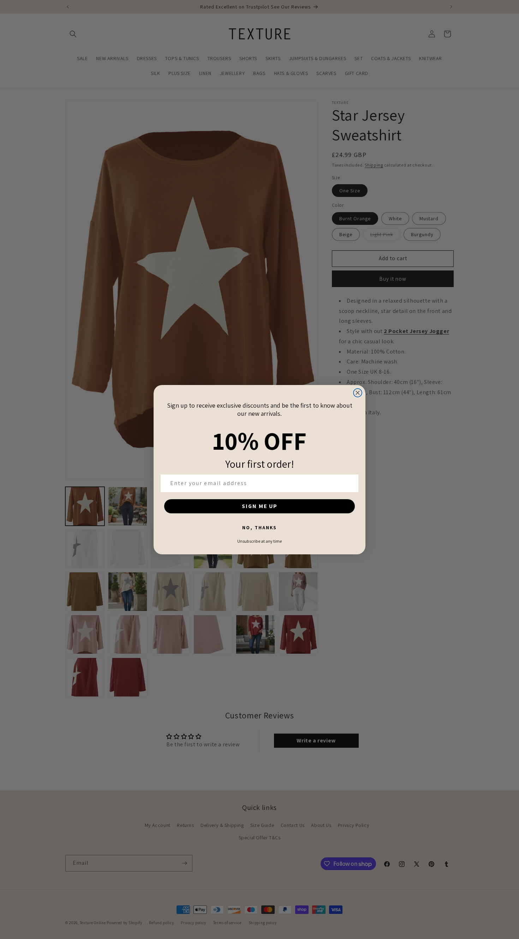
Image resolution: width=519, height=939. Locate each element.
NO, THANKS (259, 527)
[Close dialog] (357, 393)
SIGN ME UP (260, 506)
